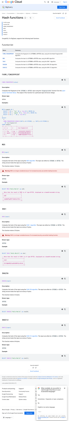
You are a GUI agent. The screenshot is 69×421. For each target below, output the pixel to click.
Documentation (11, 13)
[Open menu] (2, 2)
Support (21, 394)
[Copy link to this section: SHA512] (10, 320)
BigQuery (9, 7)
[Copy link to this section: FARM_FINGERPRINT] (21, 75)
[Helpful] (63, 13)
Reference (34, 13)
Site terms (19, 409)
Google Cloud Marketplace (9, 396)
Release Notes (22, 396)
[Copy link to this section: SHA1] (8, 209)
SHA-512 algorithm (32, 336)
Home (3, 13)
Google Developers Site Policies (44, 378)
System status (23, 399)
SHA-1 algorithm (31, 225)
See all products (6, 391)
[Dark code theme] (62, 80)
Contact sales (5, 399)
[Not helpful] (65, 13)
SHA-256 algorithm (32, 289)
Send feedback (60, 18)
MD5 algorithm (30, 161)
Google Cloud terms (28, 409)
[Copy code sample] (65, 80)
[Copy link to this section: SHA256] (10, 273)
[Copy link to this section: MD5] (7, 145)
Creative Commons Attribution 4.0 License (48, 376)
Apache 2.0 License (22, 378)
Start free (62, 7)
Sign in (65, 2)
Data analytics (20, 13)
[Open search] (45, 2)
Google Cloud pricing (7, 394)
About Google (5, 409)
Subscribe (29, 413)
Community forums (24, 391)
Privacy (13, 409)
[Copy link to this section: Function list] (14, 45)
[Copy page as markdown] (30, 17)
